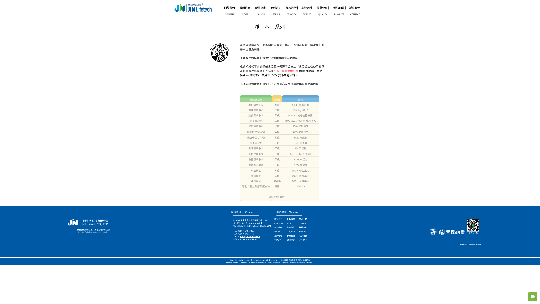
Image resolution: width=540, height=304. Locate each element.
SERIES (277, 231)
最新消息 (291, 219)
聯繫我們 (293, 235)
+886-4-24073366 (246, 231)
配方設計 (291, 227)
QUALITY (277, 240)
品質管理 (280, 235)
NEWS (289, 223)
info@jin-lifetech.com (250, 236)
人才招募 (303, 235)
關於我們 (280, 219)
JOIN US (303, 240)
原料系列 (278, 227)
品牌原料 (303, 227)
